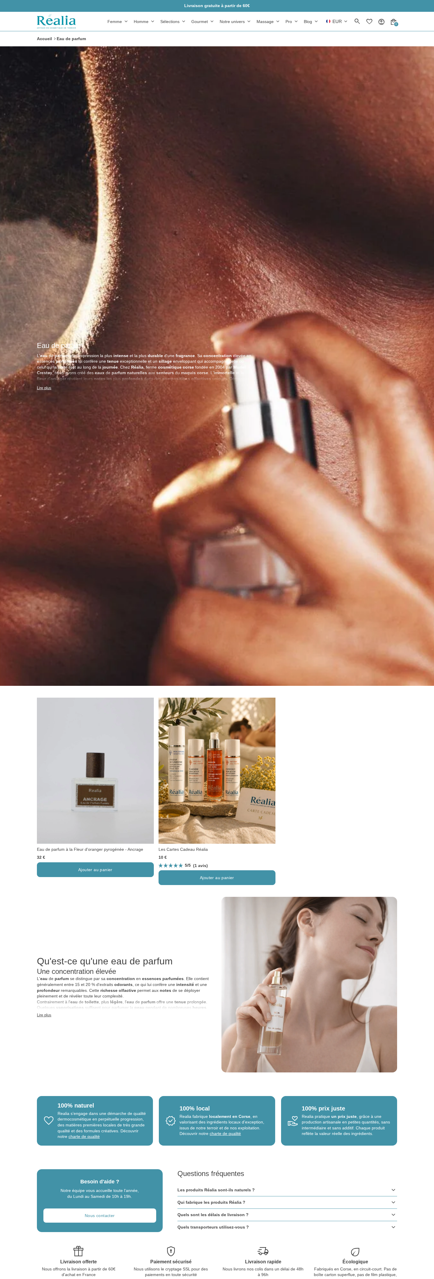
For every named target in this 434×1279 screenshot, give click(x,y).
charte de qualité (84, 1136)
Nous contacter (100, 1215)
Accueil (44, 38)
